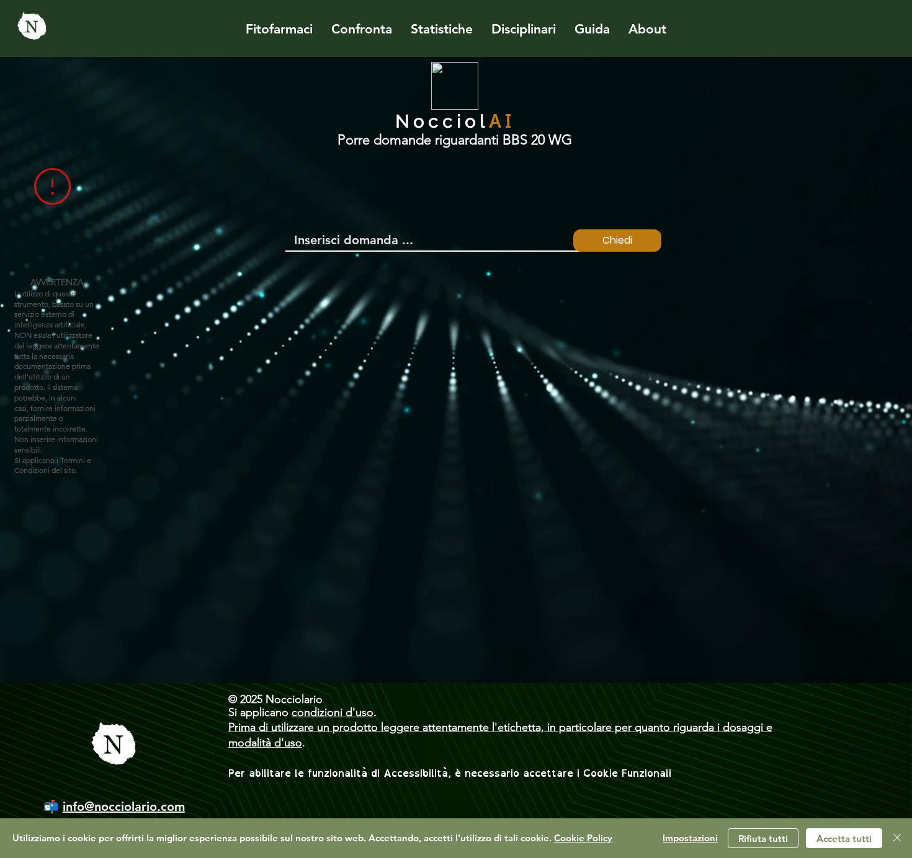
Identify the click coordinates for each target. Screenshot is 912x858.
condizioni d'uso (332, 712)
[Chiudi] (897, 838)
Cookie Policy (583, 838)
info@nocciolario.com (124, 806)
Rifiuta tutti (763, 838)
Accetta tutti (844, 838)
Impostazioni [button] (690, 838)
